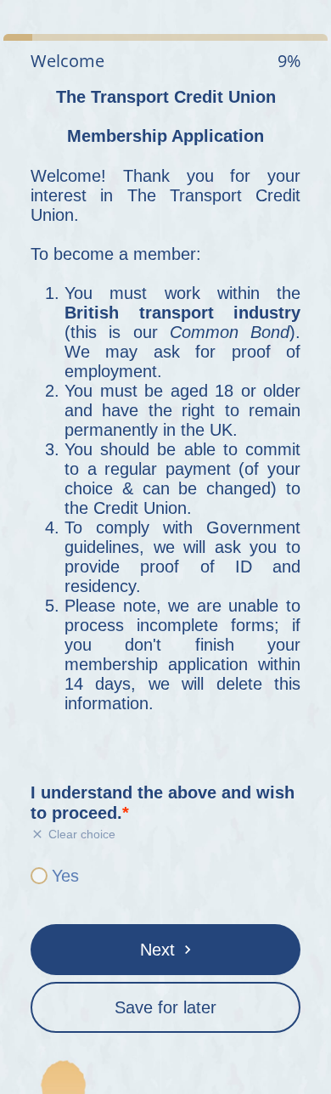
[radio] (39, 875)
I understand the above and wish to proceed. (163, 802)
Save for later (165, 1007)
